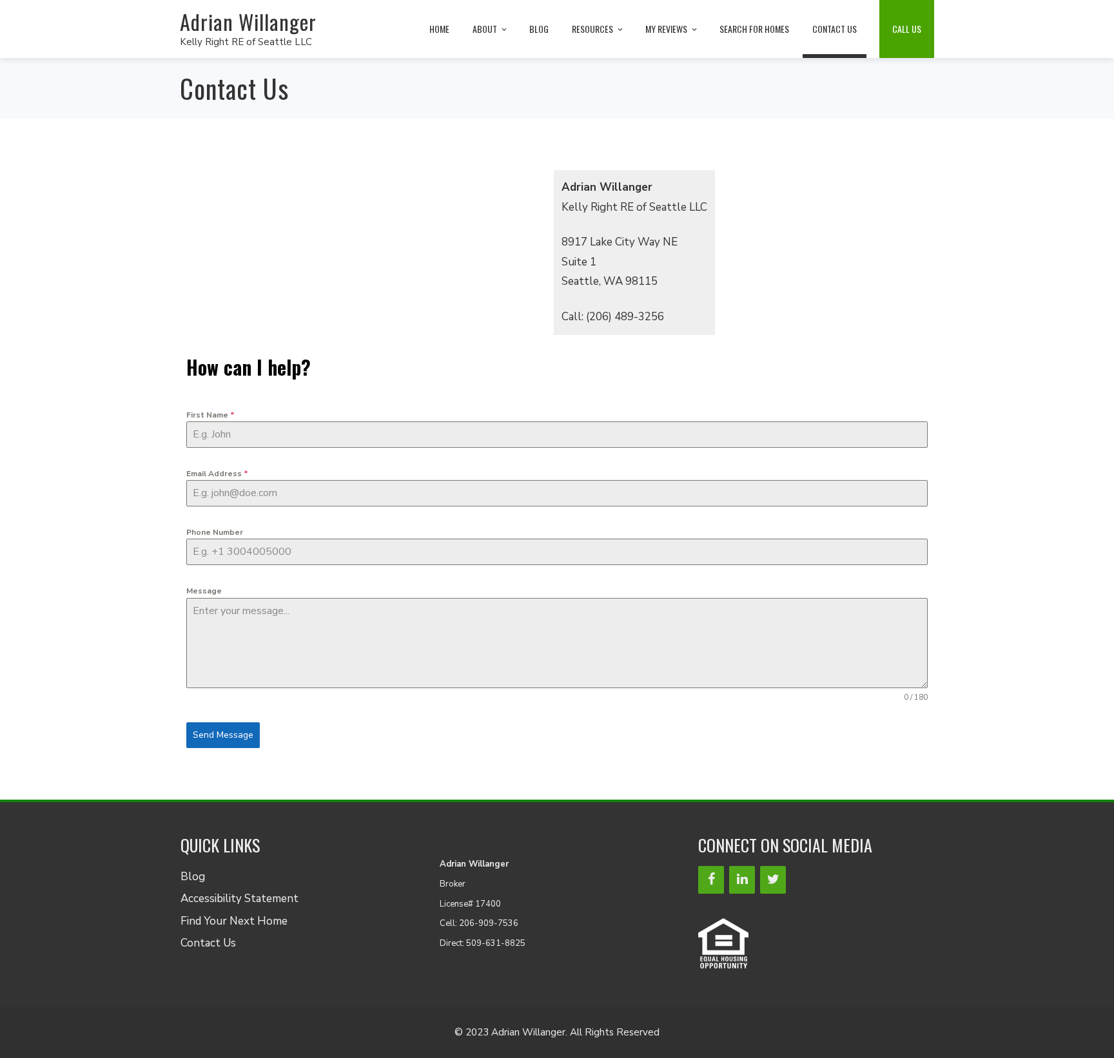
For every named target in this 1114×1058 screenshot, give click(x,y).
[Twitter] (773, 880)
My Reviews (666, 28)
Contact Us (834, 28)
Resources (592, 28)
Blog (539, 28)
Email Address (217, 473)
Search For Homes (754, 28)
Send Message (223, 735)
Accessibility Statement (239, 898)
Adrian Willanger (248, 21)
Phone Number (214, 532)
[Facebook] (711, 880)
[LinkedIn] (742, 880)
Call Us (906, 28)
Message (204, 591)
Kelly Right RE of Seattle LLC (246, 41)
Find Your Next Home (234, 921)
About (485, 28)
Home (439, 28)
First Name (210, 415)
